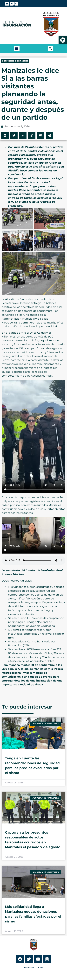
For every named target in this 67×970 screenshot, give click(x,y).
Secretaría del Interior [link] (15, 60)
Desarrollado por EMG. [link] (34, 967)
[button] (17, 48)
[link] (63, 40)
